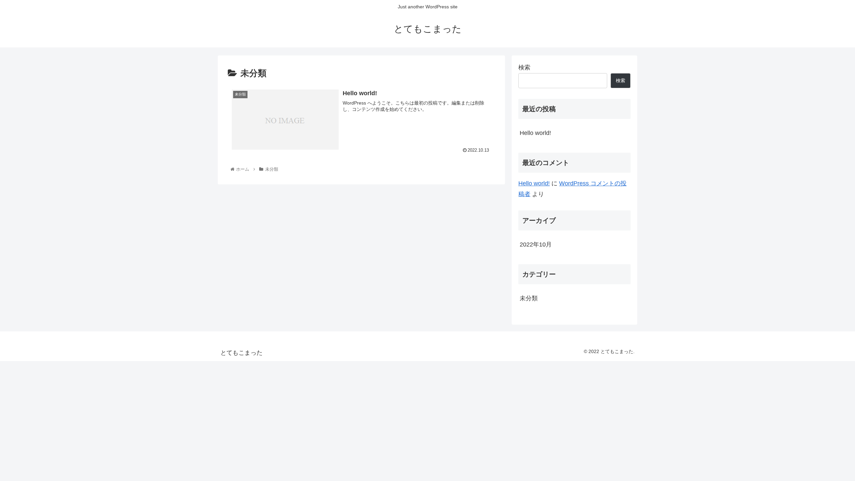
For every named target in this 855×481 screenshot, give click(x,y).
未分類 (529, 298)
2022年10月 (536, 244)
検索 (524, 67)
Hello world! (535, 133)
